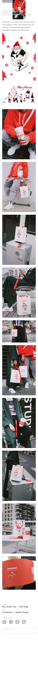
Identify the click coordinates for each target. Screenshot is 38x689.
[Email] (24, 622)
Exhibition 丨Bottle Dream (15, 612)
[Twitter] (11, 622)
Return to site (9, 1)
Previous (4, 604)
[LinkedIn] (17, 622)
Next (3, 610)
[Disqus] (19, 658)
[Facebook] (4, 622)
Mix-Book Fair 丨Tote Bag (15, 606)
